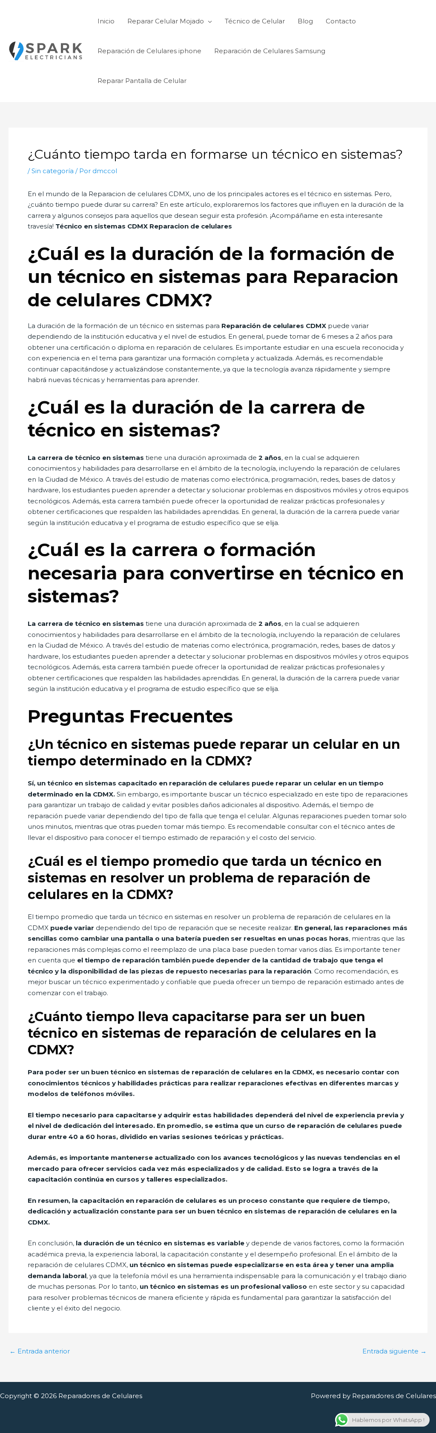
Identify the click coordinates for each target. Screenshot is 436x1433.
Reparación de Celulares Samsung (269, 51)
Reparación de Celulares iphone (149, 51)
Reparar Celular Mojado (165, 21)
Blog (305, 21)
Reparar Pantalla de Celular (142, 81)
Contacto (341, 21)
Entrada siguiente (394, 1351)
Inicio (106, 21)
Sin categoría (53, 171)
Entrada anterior (39, 1351)
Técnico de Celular (255, 21)
